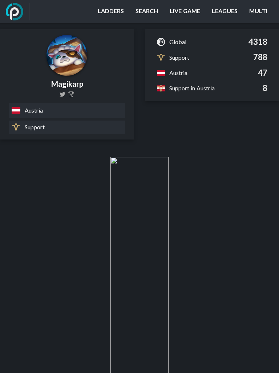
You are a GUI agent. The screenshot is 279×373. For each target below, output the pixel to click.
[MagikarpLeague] (62, 94)
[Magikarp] (71, 94)
